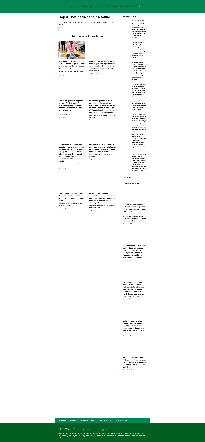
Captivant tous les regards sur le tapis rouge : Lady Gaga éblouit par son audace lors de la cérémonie (102, 63)
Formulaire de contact (95, 430)
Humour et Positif (118, 6)
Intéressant (83, 6)
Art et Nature (94, 6)
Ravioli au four (127, 178)
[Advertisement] (135, 402)
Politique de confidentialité (66, 430)
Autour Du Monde (131, 6)
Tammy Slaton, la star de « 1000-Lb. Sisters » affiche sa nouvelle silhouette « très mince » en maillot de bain (71, 197)
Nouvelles (73, 6)
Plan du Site (106, 430)
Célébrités (105, 6)
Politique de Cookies (82, 430)
